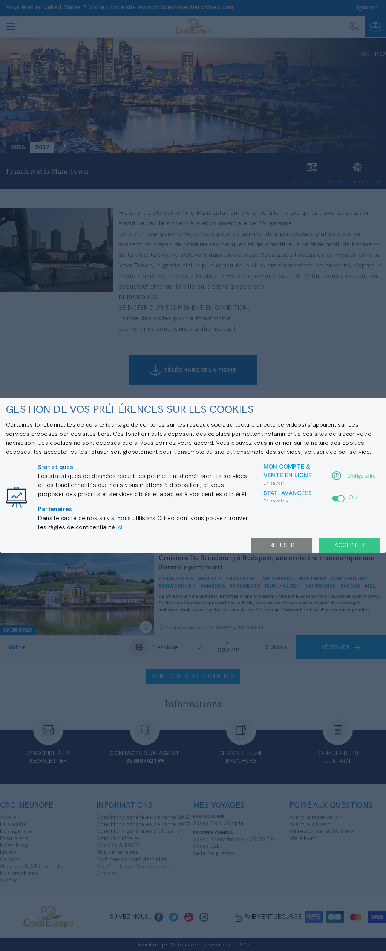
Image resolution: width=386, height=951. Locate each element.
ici (119, 527)
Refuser (282, 545)
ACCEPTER (349, 545)
